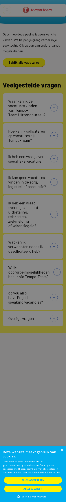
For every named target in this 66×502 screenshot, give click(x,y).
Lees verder (53, 472)
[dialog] (33, 474)
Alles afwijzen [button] (33, 488)
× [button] (61, 450)
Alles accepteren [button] (33, 480)
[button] (33, 496)
